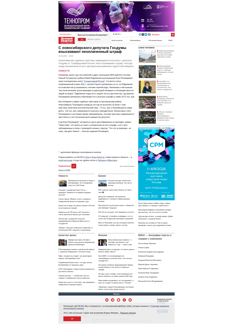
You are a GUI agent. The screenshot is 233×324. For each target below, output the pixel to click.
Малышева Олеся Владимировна (150, 281)
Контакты (155, 34)
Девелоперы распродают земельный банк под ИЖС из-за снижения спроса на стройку (165, 101)
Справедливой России (94, 81)
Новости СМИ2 (64, 170)
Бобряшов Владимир (146, 256)
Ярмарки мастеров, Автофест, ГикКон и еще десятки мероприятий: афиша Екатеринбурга (81, 242)
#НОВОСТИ (64, 71)
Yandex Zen (143, 34)
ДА (82, 39)
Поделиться (65, 166)
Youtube (118, 300)
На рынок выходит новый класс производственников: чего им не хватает (120, 183)
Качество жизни (117, 40)
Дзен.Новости (98, 157)
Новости (63, 175)
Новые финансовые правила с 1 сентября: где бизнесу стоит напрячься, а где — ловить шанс (120, 242)
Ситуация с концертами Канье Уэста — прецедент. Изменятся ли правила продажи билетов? (74, 192)
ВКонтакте (112, 160)
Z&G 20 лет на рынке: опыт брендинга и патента (116, 212)
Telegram (140, 34)
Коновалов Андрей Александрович (151, 252)
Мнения (102, 235)
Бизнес (102, 175)
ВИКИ (171, 40)
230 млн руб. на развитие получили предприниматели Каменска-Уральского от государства (74, 221)
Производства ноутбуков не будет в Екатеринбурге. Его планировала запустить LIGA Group (81, 183)
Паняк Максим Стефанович (148, 268)
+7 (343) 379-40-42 (162, 301)
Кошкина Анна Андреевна (147, 277)
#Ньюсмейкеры (135, 40)
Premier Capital (143, 248)
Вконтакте (146, 34)
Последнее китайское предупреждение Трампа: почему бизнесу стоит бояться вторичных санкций (115, 267)
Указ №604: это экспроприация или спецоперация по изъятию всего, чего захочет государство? (115, 258)
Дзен (87, 157)
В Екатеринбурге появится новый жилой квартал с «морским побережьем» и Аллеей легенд (165, 70)
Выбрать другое (94, 39)
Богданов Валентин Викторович (150, 260)
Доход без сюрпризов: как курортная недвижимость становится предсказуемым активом (114, 199)
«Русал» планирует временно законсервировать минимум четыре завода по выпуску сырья (165, 116)
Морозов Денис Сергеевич (148, 264)
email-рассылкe (65, 160)
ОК (72, 319)
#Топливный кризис (155, 40)
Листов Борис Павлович (147, 243)
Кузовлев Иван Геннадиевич (148, 273)
